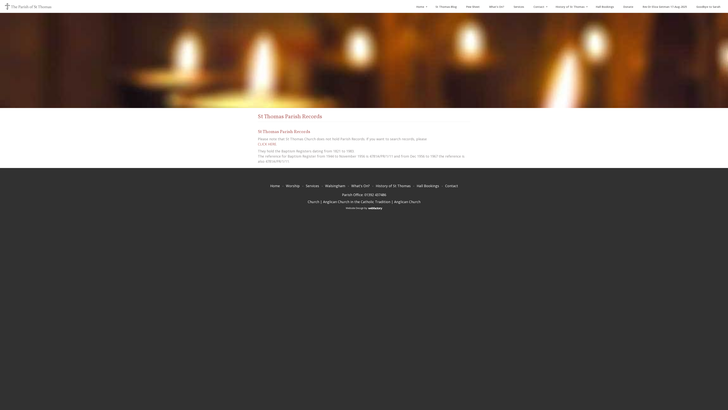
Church (313, 201)
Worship (293, 186)
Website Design (355, 208)
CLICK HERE (267, 144)
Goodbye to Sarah (708, 7)
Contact (538, 7)
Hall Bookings (605, 7)
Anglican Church (407, 201)
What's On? (496, 7)
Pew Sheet (473, 7)
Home (420, 7)
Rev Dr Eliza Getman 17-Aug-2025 (665, 7)
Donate (628, 7)
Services (519, 7)
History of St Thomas (570, 7)
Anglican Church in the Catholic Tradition (356, 201)
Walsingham (335, 186)
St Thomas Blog (446, 7)
